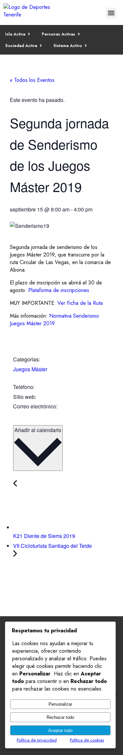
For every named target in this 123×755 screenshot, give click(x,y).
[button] (111, 13)
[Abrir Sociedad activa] (41, 45)
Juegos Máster (30, 369)
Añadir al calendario (37, 430)
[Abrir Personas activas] (79, 34)
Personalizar (60, 704)
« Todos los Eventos (32, 80)
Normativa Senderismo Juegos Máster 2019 (54, 319)
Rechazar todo (60, 717)
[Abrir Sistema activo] (86, 45)
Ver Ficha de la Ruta (80, 303)
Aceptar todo (60, 730)
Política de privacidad (37, 740)
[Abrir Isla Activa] (29, 34)
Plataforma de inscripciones (58, 290)
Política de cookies (87, 740)
